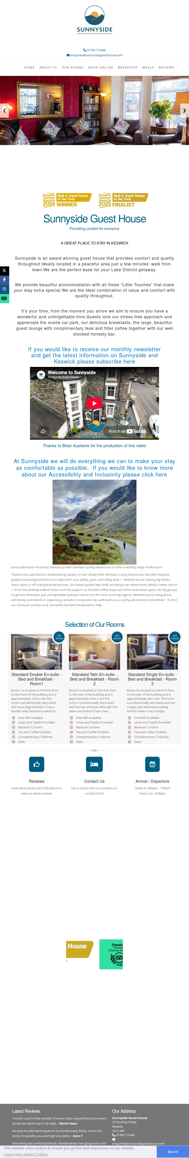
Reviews (166, 67)
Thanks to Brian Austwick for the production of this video (94, 445)
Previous (4, 111)
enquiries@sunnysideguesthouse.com (138, 1143)
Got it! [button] (173, 1152)
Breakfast (128, 67)
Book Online (100, 67)
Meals (148, 67)
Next (184, 111)
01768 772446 (124, 1135)
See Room (59, 637)
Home (29, 67)
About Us (48, 67)
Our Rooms (73, 67)
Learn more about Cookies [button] (26, 1154)
